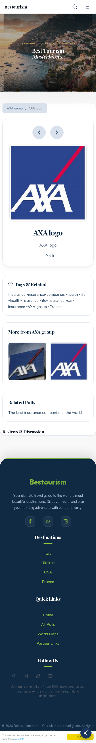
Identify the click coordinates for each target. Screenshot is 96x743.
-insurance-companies (46, 294)
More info (19, 739)
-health (72, 294)
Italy (48, 553)
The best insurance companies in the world (45, 412)
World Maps (48, 634)
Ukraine (48, 562)
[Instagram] (66, 521)
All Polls (48, 624)
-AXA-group (36, 306)
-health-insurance (23, 300)
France (48, 581)
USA (48, 572)
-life (82, 294)
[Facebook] (30, 521)
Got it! (80, 736)
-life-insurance (52, 300)
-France (55, 306)
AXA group (15, 108)
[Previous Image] (39, 132)
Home (48, 615)
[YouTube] (50, 677)
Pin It (49, 256)
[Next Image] (57, 132)
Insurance (16, 294)
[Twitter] (48, 521)
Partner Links (48, 643)
